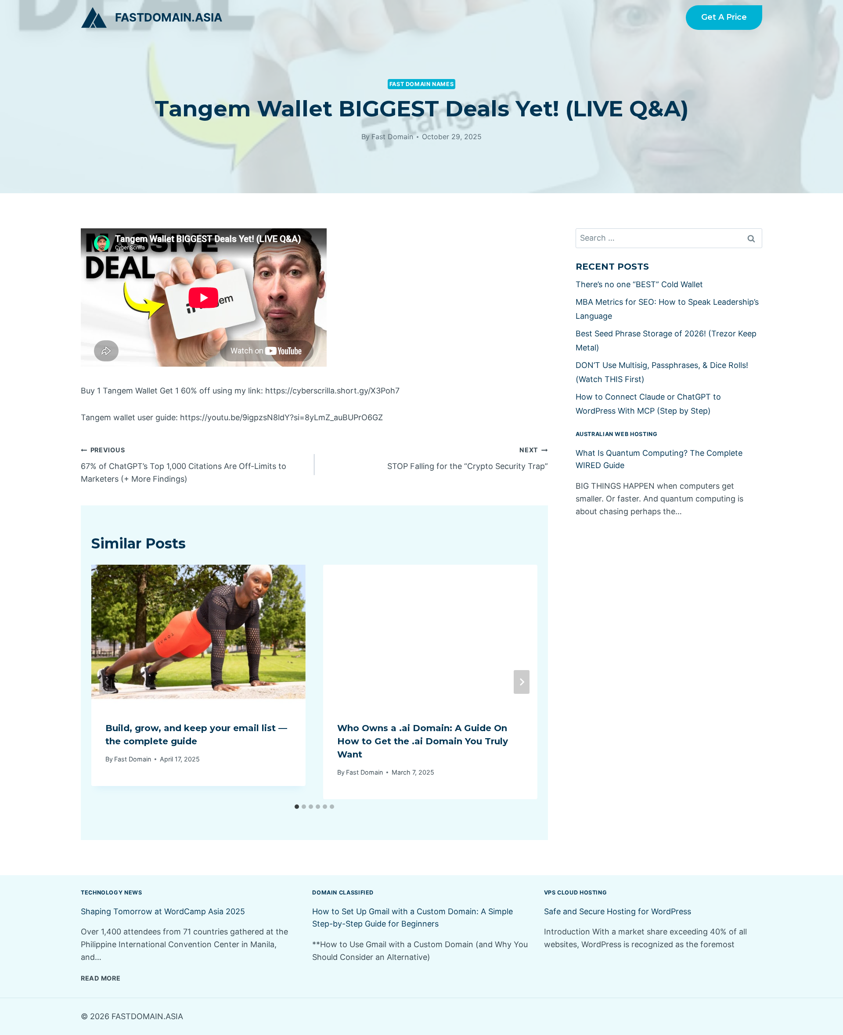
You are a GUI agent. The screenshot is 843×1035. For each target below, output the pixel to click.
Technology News (111, 892)
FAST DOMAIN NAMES (421, 84)
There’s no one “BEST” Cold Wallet (639, 284)
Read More (100, 978)
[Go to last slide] (107, 682)
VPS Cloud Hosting (575, 892)
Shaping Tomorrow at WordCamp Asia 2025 (163, 911)
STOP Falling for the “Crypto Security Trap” (467, 458)
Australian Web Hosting (617, 434)
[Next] (522, 682)
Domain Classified (343, 892)
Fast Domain (392, 136)
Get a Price (724, 17)
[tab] (297, 806)
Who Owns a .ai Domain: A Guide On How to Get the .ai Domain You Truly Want (422, 741)
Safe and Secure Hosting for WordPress (617, 911)
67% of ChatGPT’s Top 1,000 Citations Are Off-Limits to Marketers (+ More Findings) (183, 464)
